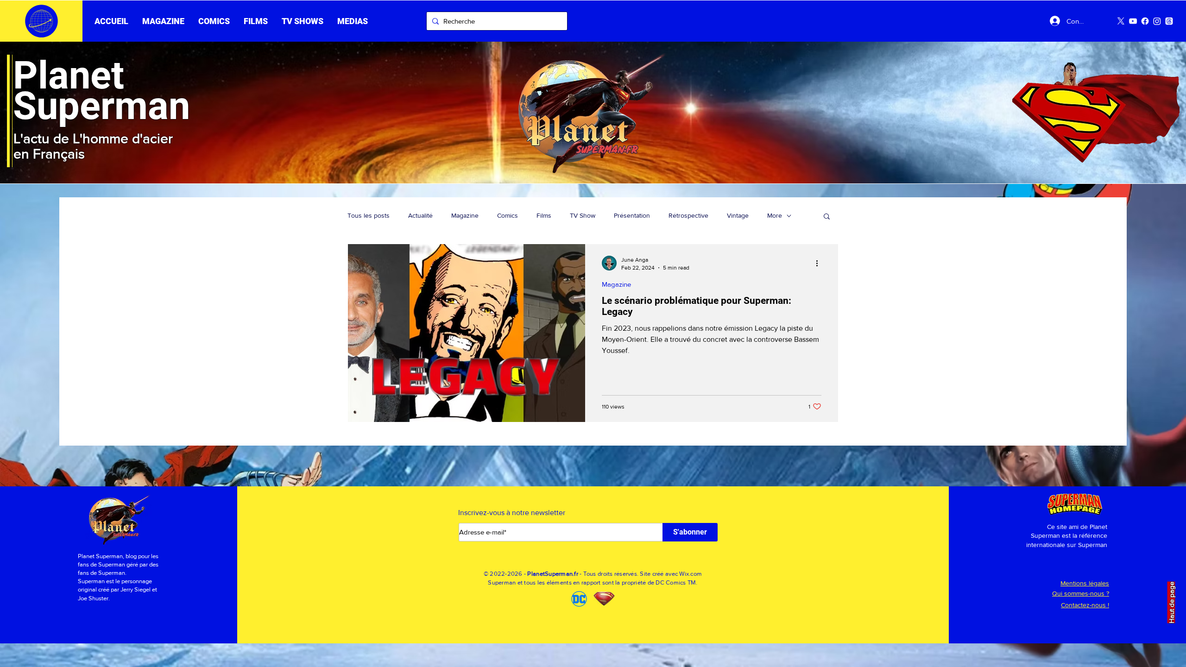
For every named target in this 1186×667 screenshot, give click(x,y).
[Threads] (1169, 21)
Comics (507, 215)
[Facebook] (1145, 21)
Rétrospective (688, 215)
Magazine (465, 215)
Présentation (632, 215)
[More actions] (820, 263)
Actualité (420, 215)
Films (543, 215)
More (774, 215)
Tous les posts (368, 215)
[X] (1121, 21)
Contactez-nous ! (1085, 605)
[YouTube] (1133, 21)
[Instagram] (1157, 21)
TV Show (582, 215)
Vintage (738, 215)
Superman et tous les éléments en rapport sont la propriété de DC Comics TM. (593, 582)
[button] (256, 21)
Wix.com (690, 573)
